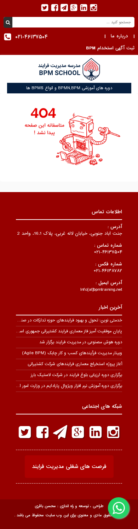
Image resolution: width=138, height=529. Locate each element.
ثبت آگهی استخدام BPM (110, 48)
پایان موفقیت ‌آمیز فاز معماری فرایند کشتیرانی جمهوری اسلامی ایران (62, 331)
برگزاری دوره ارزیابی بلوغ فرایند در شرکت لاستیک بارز (76, 375)
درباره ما (119, 36)
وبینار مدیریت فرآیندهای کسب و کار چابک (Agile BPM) (72, 353)
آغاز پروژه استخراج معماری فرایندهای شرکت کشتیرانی (75, 364)
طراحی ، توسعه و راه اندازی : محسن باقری (69, 506)
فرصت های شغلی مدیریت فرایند (69, 466)
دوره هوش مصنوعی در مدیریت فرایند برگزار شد (80, 342)
